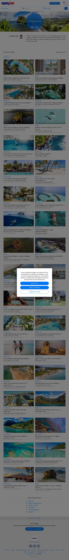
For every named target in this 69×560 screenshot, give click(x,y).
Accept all (34, 283)
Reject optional (34, 287)
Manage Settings (34, 292)
